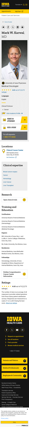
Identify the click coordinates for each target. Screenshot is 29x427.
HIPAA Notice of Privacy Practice (11, 385)
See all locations (13, 339)
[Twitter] (12, 330)
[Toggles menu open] (26, 4)
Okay (14, 422)
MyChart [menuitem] (18, 11)
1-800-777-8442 (9, 137)
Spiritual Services (6, 397)
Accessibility (17, 387)
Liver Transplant (8, 185)
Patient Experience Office (9, 393)
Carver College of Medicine (9, 404)
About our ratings (11, 303)
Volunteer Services (17, 397)
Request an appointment (16, 336)
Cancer (5, 175)
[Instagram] (22, 330)
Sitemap (4, 402)
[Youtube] (17, 330)
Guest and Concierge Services (10, 395)
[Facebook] (7, 330)
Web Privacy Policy (7, 387)
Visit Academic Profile (13, 113)
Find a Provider (8, 22)
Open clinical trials (10, 200)
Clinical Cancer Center (14, 150)
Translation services (7, 390)
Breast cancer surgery (10, 172)
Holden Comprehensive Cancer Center (12, 407)
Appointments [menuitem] (6, 11)
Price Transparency (7, 399)
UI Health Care (11, 402)
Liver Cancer (7, 182)
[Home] (6, 4)
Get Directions (10, 157)
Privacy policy (4, 418)
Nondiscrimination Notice (9, 383)
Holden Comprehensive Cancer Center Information (12, 274)
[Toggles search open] (24, 4)
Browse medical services (16, 345)
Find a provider (12, 342)
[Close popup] (27, 409)
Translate (18, 4)
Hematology (7, 178)
